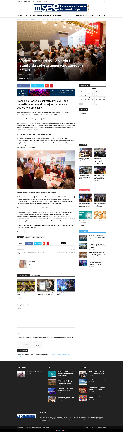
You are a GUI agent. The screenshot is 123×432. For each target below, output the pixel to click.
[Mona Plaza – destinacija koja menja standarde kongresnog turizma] (83, 238)
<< (81, 89)
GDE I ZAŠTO (30, 15)
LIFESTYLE (71, 15)
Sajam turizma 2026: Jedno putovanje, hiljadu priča (85, 177)
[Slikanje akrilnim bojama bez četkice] (83, 398)
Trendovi (28, 57)
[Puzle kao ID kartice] (100, 215)
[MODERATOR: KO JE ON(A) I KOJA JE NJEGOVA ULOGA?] (83, 374)
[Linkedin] (29, 267)
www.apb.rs (36, 232)
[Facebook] (102, 1)
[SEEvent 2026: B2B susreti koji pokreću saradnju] (85, 152)
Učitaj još (92, 270)
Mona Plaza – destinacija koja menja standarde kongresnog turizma (97, 237)
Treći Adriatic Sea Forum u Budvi (66, 252)
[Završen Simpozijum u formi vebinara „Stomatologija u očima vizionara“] (85, 215)
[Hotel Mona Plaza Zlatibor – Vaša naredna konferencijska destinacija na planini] (83, 255)
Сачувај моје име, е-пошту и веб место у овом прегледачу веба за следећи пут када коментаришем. (46, 337)
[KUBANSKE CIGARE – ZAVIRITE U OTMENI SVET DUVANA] (83, 390)
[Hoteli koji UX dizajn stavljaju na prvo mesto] (26, 285)
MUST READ (20, 15)
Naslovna (19, 19)
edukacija (27, 237)
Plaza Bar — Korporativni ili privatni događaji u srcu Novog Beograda (97, 245)
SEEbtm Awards (88, 15)
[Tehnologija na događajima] (21, 374)
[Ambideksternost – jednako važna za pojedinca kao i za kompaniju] (46, 285)
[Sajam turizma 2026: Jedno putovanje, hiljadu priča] (85, 170)
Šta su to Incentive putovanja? (97, 379)
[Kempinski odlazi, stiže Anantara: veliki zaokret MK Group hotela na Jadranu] (52, 382)
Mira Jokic (23, 78)
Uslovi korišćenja (102, 427)
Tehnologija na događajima (34, 371)
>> (104, 89)
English (65, 430)
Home (34, 1)
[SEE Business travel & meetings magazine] (61, 8)
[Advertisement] (92, 129)
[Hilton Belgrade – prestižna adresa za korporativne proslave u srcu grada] (83, 263)
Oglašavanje (39, 1)
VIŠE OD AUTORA (35, 275)
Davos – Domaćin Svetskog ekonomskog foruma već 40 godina (30, 253)
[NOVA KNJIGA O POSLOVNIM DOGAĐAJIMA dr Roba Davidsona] (52, 391)
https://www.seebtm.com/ (33, 264)
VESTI (64, 15)
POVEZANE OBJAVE (23, 275)
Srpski (98, 15)
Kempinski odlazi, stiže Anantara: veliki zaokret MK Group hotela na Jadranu (65, 382)
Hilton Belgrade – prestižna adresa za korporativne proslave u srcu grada (96, 262)
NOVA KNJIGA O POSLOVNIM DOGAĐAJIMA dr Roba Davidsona (65, 390)
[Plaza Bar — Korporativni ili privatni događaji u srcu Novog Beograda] (83, 246)
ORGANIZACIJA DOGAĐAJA (43, 15)
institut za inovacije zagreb (38, 237)
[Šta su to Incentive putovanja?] (83, 382)
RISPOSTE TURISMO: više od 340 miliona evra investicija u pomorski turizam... (66, 373)
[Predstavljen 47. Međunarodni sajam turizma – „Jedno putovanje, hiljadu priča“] (100, 152)
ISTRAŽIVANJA (57, 15)
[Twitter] (105, 1)
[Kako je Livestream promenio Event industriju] (66, 285)
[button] (104, 15)
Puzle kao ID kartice (99, 220)
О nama (45, 1)
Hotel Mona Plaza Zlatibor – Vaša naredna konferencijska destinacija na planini (97, 254)
